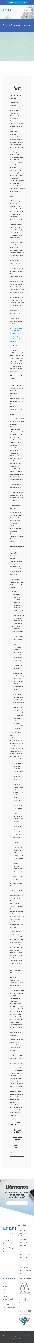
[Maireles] (24, 1283)
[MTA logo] (24, 1295)
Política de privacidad (24, 1336)
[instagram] (9, 1248)
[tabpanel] (17, 606)
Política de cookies (17, 1338)
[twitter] (6, 1248)
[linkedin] (3, 1251)
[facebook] (3, 1248)
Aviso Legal (14, 1336)
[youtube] (13, 1248)
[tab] (17, 88)
